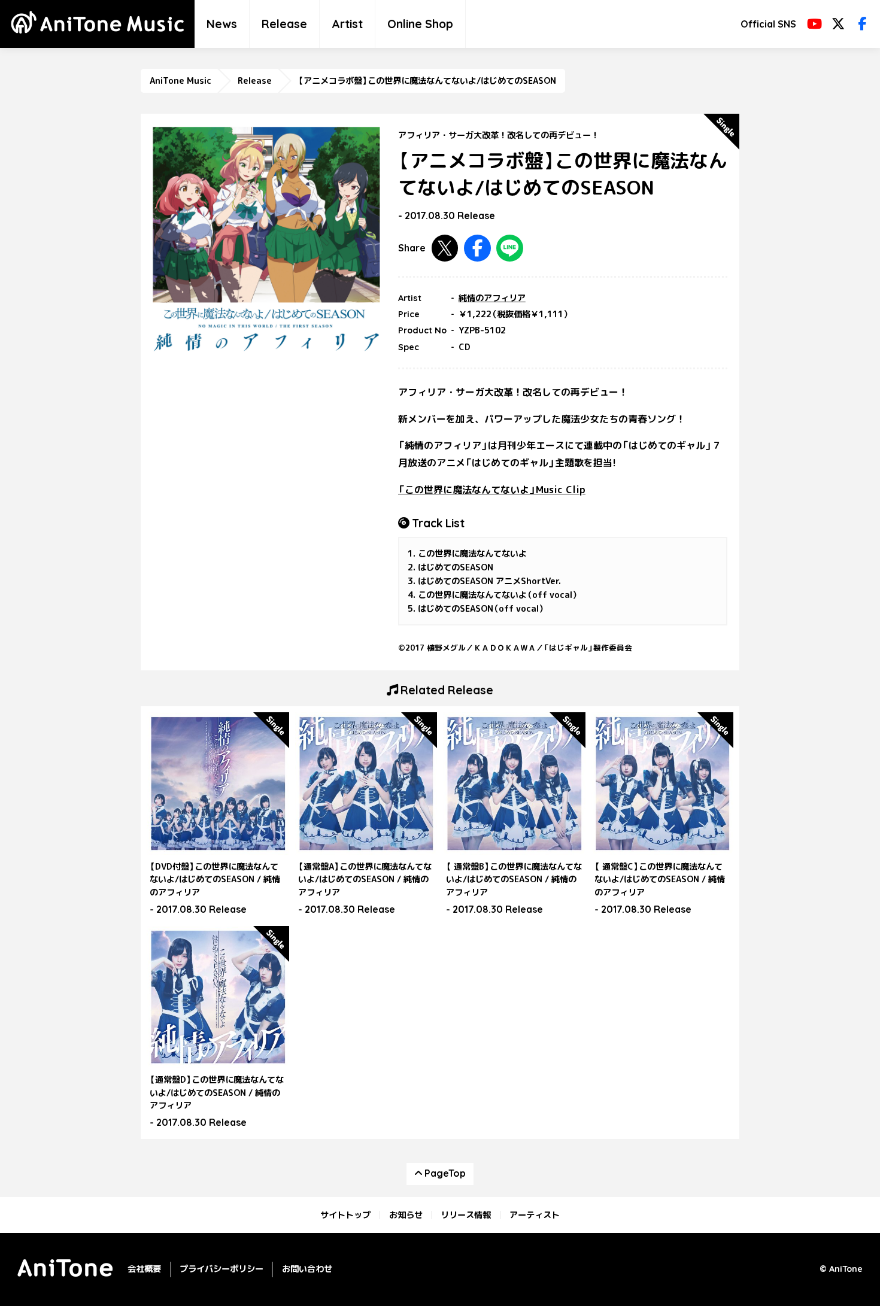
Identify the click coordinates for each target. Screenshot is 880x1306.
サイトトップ (345, 1215)
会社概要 (144, 1269)
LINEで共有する (509, 248)
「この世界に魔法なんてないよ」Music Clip (491, 489)
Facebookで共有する (477, 248)
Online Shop (420, 24)
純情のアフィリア (492, 298)
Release (284, 24)
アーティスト (534, 1215)
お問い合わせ (307, 1269)
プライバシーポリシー (221, 1269)
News (222, 24)
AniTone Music (180, 81)
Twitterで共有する (445, 248)
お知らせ (406, 1215)
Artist (347, 24)
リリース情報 (466, 1215)
